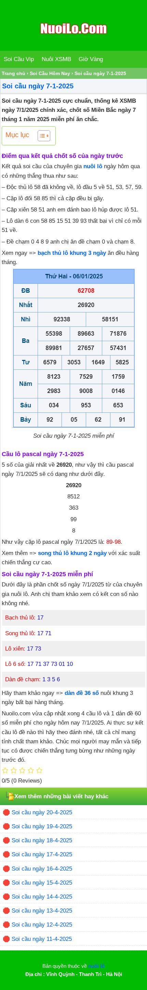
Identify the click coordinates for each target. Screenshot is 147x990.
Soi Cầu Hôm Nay (50, 73)
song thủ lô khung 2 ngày (72, 553)
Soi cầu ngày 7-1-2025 (38, 86)
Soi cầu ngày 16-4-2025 (42, 868)
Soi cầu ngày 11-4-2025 (42, 939)
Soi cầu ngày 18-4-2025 (42, 840)
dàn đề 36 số (82, 693)
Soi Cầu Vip (19, 59)
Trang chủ (13, 73)
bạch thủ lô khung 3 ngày (72, 253)
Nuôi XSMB (56, 59)
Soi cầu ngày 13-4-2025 (42, 910)
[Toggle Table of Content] (40, 136)
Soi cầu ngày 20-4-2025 (42, 812)
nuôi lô (92, 166)
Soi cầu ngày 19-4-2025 (42, 826)
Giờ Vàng (91, 59)
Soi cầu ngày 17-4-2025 (42, 854)
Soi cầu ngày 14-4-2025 (42, 896)
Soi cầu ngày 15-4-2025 (42, 882)
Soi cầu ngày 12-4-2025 (42, 924)
